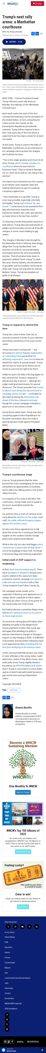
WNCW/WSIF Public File (13, 1003)
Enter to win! (23, 894)
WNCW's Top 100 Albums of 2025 (23, 832)
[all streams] (43, 1050)
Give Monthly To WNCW (23, 786)
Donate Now (9, 998)
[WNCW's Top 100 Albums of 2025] (23, 813)
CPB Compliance (11, 1009)
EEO (6, 973)
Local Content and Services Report (17, 978)
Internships (9, 988)
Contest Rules (10, 963)
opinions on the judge (27, 517)
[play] (3, 1050)
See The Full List (23, 851)
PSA (6, 942)
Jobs (6, 983)
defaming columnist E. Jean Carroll (18, 359)
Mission (7, 968)
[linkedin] (7, 1029)
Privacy (7, 957)
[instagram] (7, 1019)
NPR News (14, 690)
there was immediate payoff (22, 569)
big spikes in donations (18, 572)
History (7, 952)
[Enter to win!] (23, 875)
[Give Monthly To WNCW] (23, 760)
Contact (8, 993)
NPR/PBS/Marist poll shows (29, 665)
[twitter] (7, 1024)
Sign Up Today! (23, 792)
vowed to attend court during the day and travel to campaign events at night (22, 390)
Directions (8, 947)
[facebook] (7, 1015)
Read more (23, 906)
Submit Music (10, 937)
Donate (38, 3)
